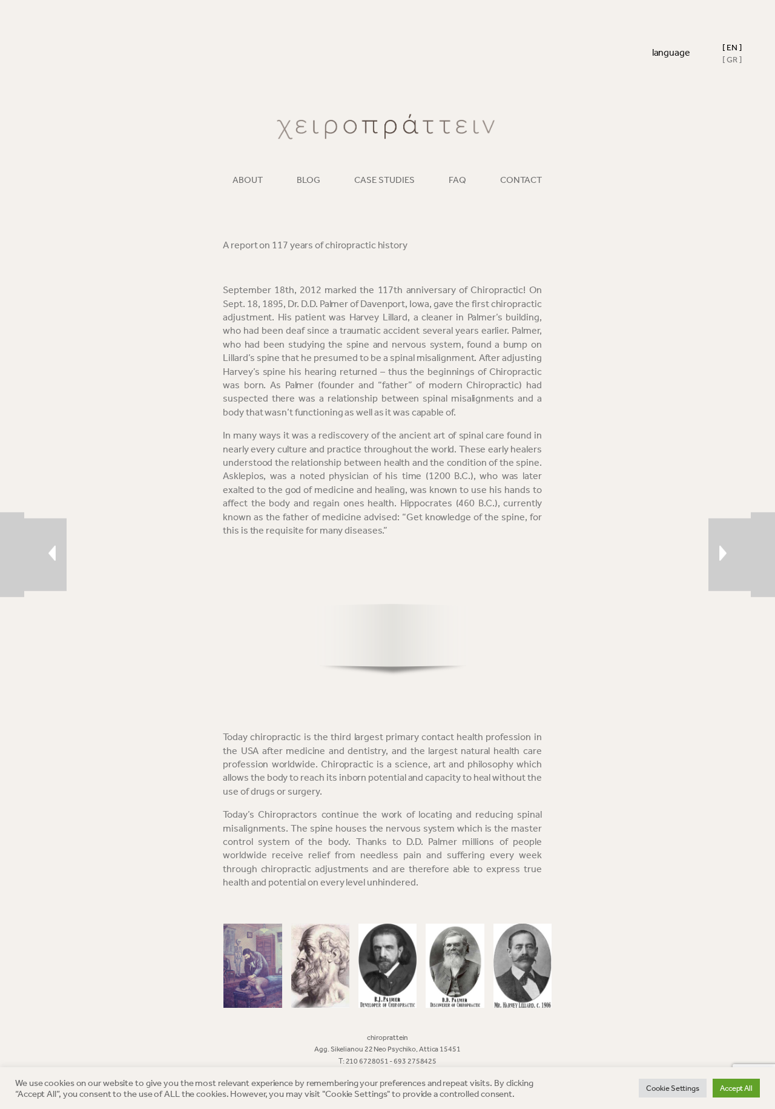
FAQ (457, 179)
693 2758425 (415, 1061)
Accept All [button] (736, 1088)
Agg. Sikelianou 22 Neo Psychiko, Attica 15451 (387, 1049)
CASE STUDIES (384, 179)
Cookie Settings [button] (672, 1088)
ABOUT (247, 179)
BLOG (308, 179)
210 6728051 (368, 1061)
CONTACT (521, 179)
